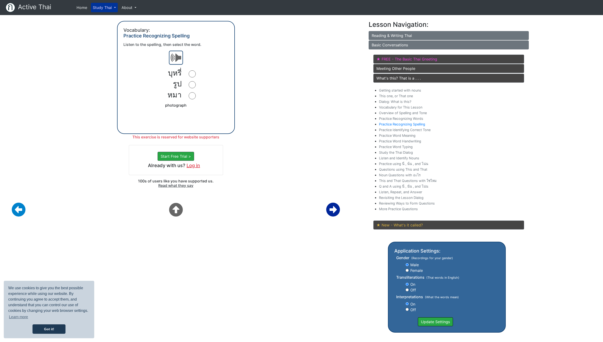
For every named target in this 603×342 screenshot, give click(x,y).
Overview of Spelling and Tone (403, 113)
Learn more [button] (18, 317)
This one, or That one (396, 96)
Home (83, 7)
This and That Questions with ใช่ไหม (407, 181)
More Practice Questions (398, 209)
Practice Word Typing (396, 147)
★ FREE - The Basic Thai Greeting (406, 59)
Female (416, 270)
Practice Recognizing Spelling (402, 124)
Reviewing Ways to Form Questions (407, 203)
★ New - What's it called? (399, 225)
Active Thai (34, 7)
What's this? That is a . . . (398, 78)
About (128, 7)
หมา (174, 94)
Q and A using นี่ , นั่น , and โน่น (403, 186)
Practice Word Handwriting (400, 141)
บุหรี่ (175, 72)
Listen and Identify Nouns (399, 158)
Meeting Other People (395, 68)
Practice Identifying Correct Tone (405, 130)
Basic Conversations (390, 45)
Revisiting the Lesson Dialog (401, 198)
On (412, 284)
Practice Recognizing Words (401, 119)
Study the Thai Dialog (396, 152)
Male (414, 264)
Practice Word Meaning (397, 135)
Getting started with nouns (400, 90)
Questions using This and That (403, 169)
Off (413, 290)
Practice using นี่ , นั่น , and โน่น (403, 164)
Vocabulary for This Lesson (400, 107)
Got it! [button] (49, 329)
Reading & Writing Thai (392, 35)
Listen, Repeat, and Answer (400, 192)
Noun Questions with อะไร (400, 175)
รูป (177, 83)
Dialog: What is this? (395, 102)
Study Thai (103, 7)
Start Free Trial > (176, 156)
